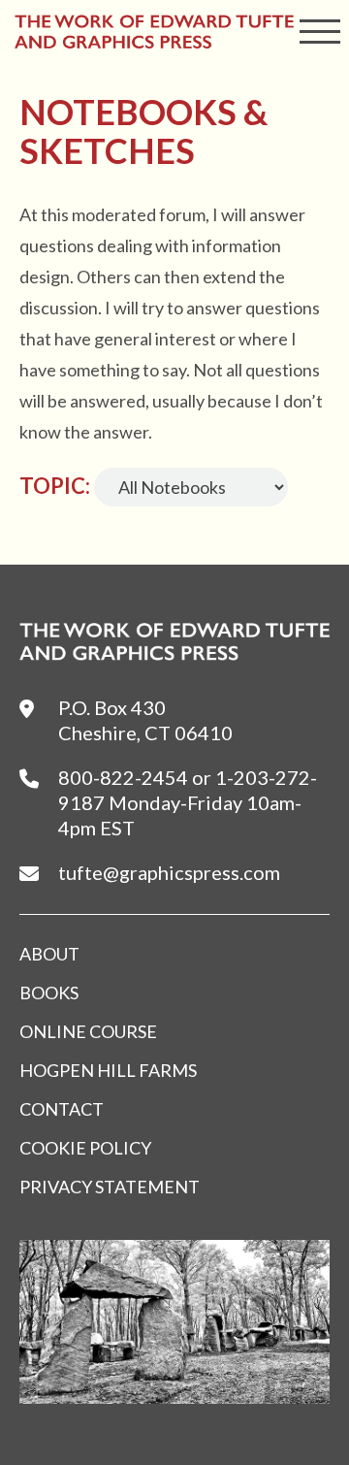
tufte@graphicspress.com (169, 872)
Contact (61, 1109)
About (49, 953)
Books (49, 992)
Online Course (88, 1031)
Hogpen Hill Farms (108, 1070)
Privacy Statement (109, 1186)
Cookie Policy (85, 1147)
